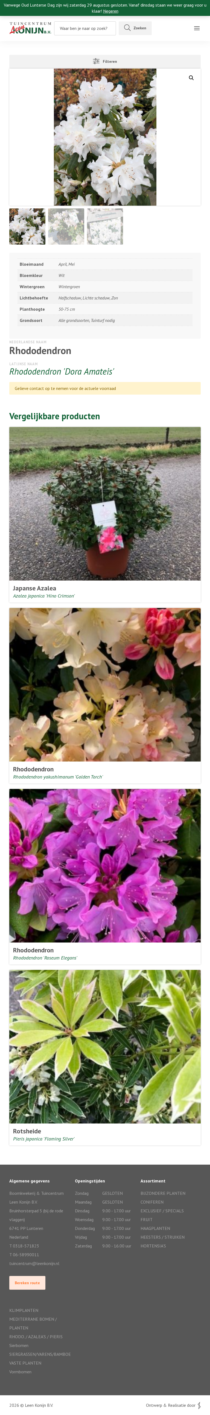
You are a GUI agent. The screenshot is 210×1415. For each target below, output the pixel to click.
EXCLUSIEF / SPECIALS (162, 1210)
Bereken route (27, 1282)
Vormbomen (20, 1371)
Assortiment (15, 37)
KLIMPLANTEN (23, 1310)
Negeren (110, 11)
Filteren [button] (108, 61)
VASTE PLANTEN (25, 1363)
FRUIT (147, 1219)
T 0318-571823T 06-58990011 (24, 1250)
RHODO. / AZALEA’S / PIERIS (36, 1336)
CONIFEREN (152, 1202)
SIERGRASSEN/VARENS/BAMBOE (39, 1354)
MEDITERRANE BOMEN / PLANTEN (33, 1323)
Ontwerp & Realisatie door (172, 1405)
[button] (191, 78)
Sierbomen (18, 1345)
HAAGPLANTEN (155, 1228)
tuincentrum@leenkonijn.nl (34, 1263)
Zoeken (139, 28)
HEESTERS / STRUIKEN (163, 1237)
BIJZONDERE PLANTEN (163, 1193)
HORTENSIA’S (153, 1246)
